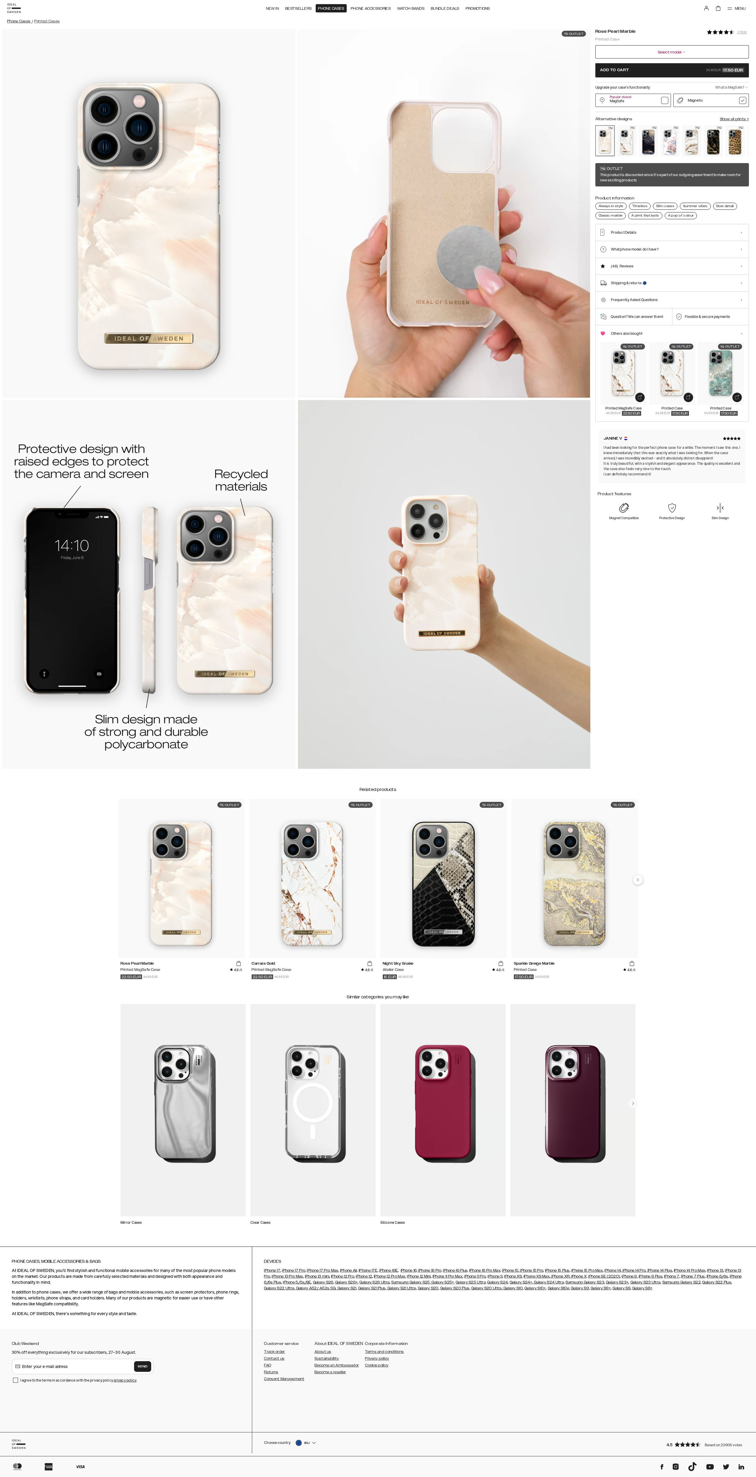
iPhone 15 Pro (531, 1270)
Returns (271, 1372)
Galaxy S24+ (521, 1282)
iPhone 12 (364, 1276)
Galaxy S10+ (535, 1288)
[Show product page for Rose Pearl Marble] (605, 140)
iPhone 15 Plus (557, 1270)
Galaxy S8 (621, 1288)
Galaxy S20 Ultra (486, 1288)
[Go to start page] (14, 8)
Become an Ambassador (337, 1365)
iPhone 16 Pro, (430, 1270)
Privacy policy (377, 1358)
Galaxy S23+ (617, 1282)
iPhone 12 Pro (342, 1276)
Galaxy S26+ (346, 1282)
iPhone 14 (613, 1270)
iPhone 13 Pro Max (287, 1276)
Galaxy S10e (558, 1288)
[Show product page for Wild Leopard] (734, 141)
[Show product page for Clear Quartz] (691, 141)
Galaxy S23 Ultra (645, 1282)
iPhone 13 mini (317, 1276)
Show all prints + (734, 119)
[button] (706, 1444)
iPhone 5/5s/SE (297, 1282)
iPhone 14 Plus (659, 1270)
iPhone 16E (388, 1270)
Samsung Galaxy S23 (585, 1282)
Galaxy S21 (346, 1288)
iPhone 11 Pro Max (447, 1276)
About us (323, 1352)
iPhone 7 (671, 1276)
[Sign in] (706, 8)
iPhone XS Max (537, 1276)
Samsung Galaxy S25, (411, 1282)
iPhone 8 (629, 1276)
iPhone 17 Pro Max (322, 1270)
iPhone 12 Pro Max (389, 1276)
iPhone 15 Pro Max (587, 1270)
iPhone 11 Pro (475, 1276)
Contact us (274, 1358)
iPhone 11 (495, 1276)
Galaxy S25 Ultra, (471, 1282)
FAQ (267, 1365)
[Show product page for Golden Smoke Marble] (713, 141)
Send (143, 1366)
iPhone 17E (368, 1270)
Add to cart (671, 70)
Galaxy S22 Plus (716, 1282)
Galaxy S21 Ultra (401, 1288)
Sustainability (327, 1358)
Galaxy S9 (580, 1288)
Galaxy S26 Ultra (374, 1282)
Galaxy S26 (323, 1282)
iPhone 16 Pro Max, (485, 1270)
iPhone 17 (272, 1270)
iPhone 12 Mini (419, 1276)
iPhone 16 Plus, (455, 1270)
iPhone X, (578, 1276)
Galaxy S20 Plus (455, 1288)
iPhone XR (559, 1276)
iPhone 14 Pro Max (689, 1270)
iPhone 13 (715, 1270)
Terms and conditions (384, 1352)
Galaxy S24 (497, 1282)
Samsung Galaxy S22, (682, 1282)
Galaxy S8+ (642, 1288)
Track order (274, 1352)
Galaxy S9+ (601, 1288)
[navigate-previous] (638, 880)
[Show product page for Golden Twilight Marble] (648, 141)
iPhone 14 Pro (634, 1270)
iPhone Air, (349, 1270)
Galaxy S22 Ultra (279, 1288)
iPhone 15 (510, 1270)
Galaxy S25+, (443, 1282)
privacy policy (125, 1380)
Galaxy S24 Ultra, (549, 1282)
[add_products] (640, 397)
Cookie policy (376, 1365)
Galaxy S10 (513, 1288)
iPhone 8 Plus (650, 1276)
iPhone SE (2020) (604, 1276)
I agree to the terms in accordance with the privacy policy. (78, 1380)
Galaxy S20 (428, 1288)
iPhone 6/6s (717, 1276)
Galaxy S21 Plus (372, 1288)
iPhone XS (513, 1276)
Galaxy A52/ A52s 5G (315, 1288)
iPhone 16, (409, 1270)
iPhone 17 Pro (293, 1270)
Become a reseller (330, 1372)
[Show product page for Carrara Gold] (626, 141)
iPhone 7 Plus (693, 1276)
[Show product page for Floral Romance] (670, 141)
